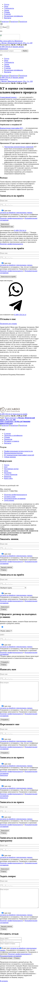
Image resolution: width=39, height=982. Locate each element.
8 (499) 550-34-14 (6, 47)
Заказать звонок (18, 47)
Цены (6, 6)
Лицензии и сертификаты (13, 435)
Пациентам (8, 439)
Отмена (3, 570)
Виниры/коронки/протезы (13, 453)
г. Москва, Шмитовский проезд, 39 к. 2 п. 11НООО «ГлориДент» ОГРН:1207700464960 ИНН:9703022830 (17, 420)
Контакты (7, 18)
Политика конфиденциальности (15, 494)
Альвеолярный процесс (8, 97)
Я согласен (4, 981)
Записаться (4, 48)
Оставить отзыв (9, 496)
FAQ (5, 467)
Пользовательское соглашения (10, 956)
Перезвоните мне (7, 226)
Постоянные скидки (11, 469)
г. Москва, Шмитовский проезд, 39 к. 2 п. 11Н (16, 81)
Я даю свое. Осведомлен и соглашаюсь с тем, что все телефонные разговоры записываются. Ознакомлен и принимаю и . (19, 215)
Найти (25, 51)
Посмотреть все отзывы (8, 323)
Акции (6, 10)
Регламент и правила (11, 441)
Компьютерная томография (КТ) (11, 128)
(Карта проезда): (10, 418)
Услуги (6, 4)
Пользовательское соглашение (15, 498)
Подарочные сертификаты (13, 16)
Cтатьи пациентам (10, 474)
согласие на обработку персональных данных (16, 212)
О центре (7, 14)
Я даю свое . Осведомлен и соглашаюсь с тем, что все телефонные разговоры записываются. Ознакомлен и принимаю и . (19, 952)
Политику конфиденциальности (11, 218)
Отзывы (7, 12)
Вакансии (7, 476)
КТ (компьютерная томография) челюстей (19, 455)
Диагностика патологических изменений (18, 147)
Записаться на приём (19, 414)
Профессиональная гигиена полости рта (18, 451)
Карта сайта (8, 478)
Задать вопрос (9, 500)
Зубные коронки (10, 457)
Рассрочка (7, 472)
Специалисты (9, 8)
